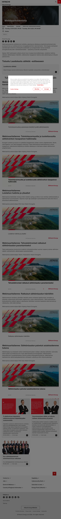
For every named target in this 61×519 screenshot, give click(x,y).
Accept (46, 89)
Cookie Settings (14, 89)
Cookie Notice (40, 85)
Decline (37, 89)
